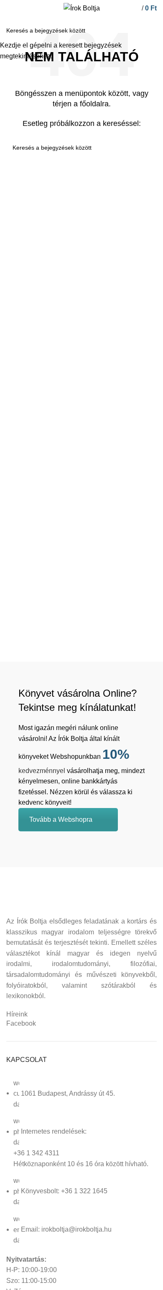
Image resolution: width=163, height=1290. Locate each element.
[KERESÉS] (151, 30)
